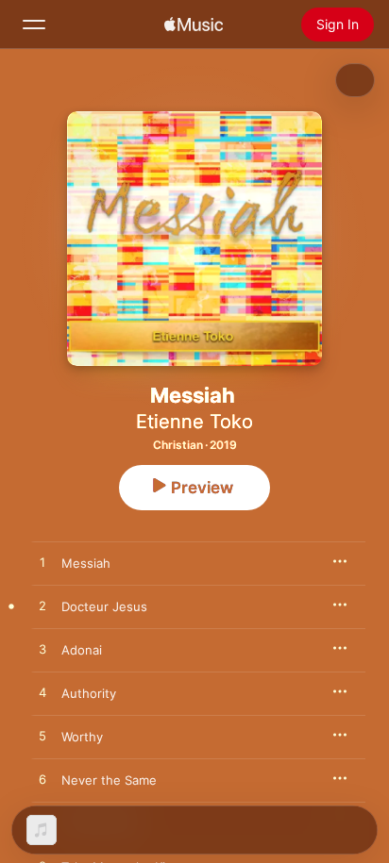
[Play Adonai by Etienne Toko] (42, 649)
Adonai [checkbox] (81, 649)
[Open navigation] (34, 24)
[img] (193, 24)
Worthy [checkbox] (82, 736)
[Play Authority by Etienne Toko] (42, 693)
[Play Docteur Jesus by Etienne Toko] (42, 606)
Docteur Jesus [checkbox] (104, 606)
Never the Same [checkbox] (109, 780)
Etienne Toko (194, 421)
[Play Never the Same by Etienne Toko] (42, 780)
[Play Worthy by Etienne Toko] (42, 736)
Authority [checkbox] (88, 693)
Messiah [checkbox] (85, 563)
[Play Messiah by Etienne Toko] (42, 563)
